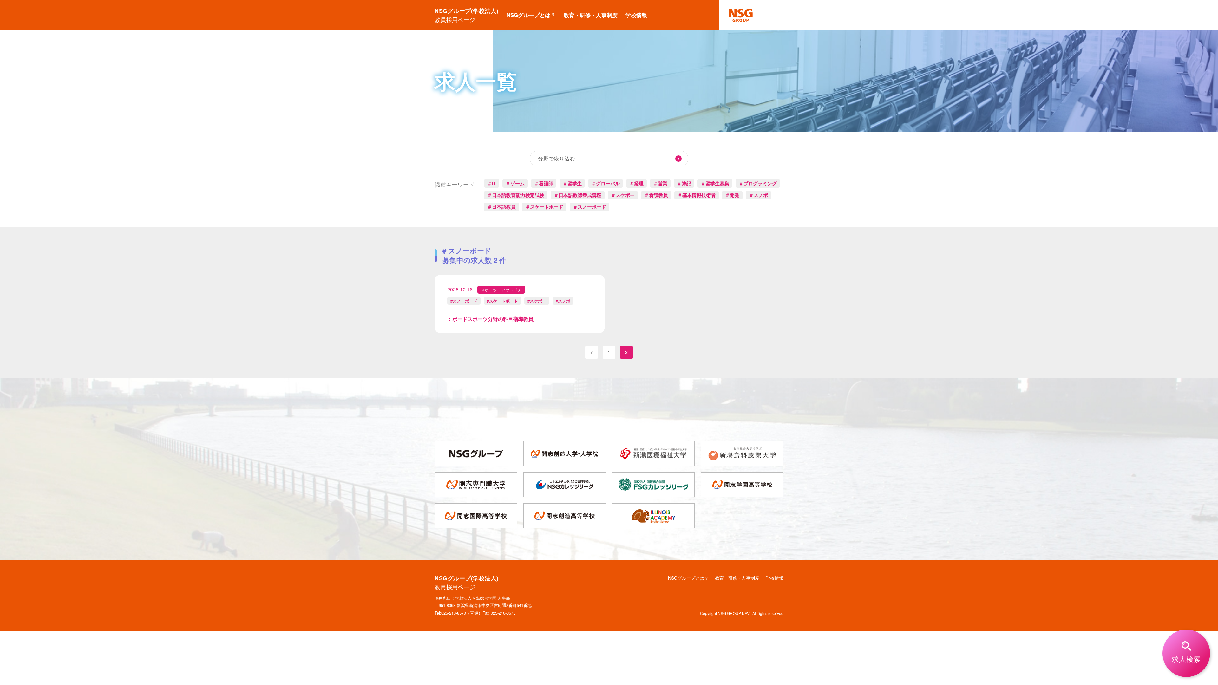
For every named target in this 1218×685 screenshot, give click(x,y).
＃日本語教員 (501, 206)
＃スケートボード (544, 206)
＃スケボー (623, 195)
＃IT (491, 183)
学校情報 (636, 15)
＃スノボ (758, 195)
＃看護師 (543, 183)
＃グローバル (605, 183)
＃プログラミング (758, 183)
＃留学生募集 (715, 183)
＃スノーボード (589, 206)
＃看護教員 (656, 195)
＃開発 (732, 195)
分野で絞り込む (556, 158)
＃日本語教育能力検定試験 (515, 195)
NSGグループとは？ (531, 15)
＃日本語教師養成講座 (577, 195)
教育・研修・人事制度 (591, 15)
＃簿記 (684, 183)
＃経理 (636, 183)
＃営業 (660, 183)
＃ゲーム (515, 183)
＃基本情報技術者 (697, 195)
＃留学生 (572, 183)
